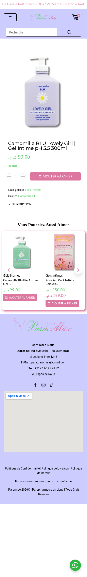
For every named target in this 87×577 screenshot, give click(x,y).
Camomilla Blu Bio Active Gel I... (20, 282)
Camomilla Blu (27, 196)
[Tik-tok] (52, 385)
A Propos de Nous (43, 374)
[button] (10, 17)
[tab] (43, 204)
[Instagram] (43, 385)
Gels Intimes (33, 189)
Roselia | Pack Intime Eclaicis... (60, 282)
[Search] (69, 32)
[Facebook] (35, 385)
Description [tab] (21, 204)
